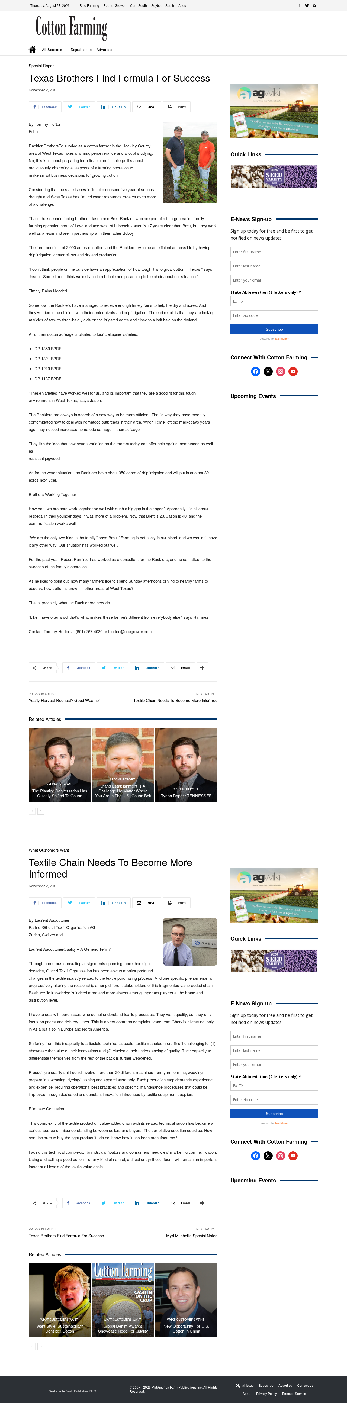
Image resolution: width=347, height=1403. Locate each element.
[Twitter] (307, 5)
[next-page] (40, 811)
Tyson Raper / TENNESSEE (186, 795)
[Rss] (314, 5)
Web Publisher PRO (81, 1391)
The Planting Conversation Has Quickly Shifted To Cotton (59, 793)
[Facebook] (299, 5)
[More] (202, 667)
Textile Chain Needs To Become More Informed (175, 700)
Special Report (42, 65)
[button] (306, 49)
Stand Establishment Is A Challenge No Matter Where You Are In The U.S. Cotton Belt (123, 790)
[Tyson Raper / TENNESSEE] (186, 765)
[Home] (33, 50)
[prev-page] (32, 811)
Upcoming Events (253, 396)
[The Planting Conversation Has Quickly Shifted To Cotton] (60, 765)
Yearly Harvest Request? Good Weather (64, 700)
